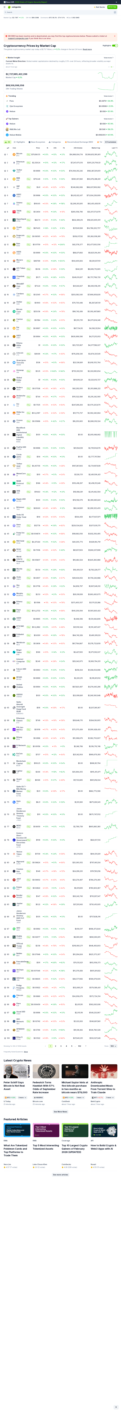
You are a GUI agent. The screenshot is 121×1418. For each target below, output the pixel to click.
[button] (60, 1112)
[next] (85, 1046)
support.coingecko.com (18, 38)
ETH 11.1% (61, 18)
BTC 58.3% (53, 18)
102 (79, 1046)
